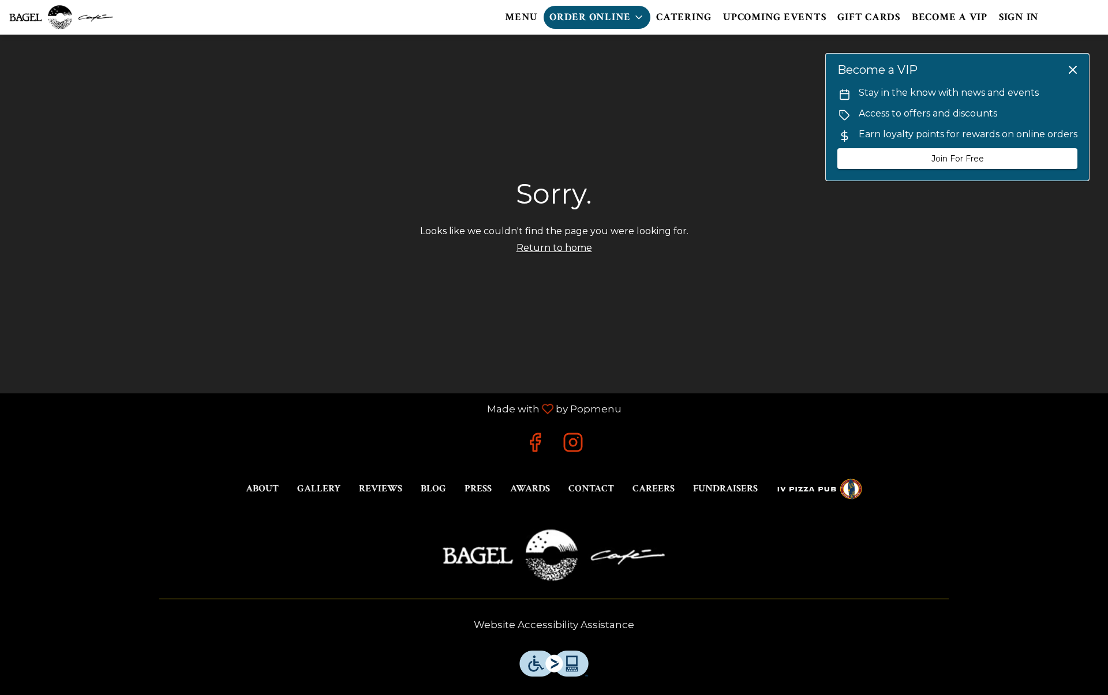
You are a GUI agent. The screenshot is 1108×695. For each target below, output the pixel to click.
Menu (521, 17)
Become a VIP (949, 17)
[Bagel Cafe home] (61, 17)
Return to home (554, 247)
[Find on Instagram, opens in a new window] (573, 445)
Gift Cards (868, 17)
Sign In (1019, 17)
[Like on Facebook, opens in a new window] (535, 445)
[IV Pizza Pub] (819, 488)
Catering (684, 17)
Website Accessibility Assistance (554, 624)
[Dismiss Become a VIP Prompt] (1073, 70)
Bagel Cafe (554, 555)
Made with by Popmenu (315, 408)
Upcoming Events (774, 17)
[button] (597, 17)
